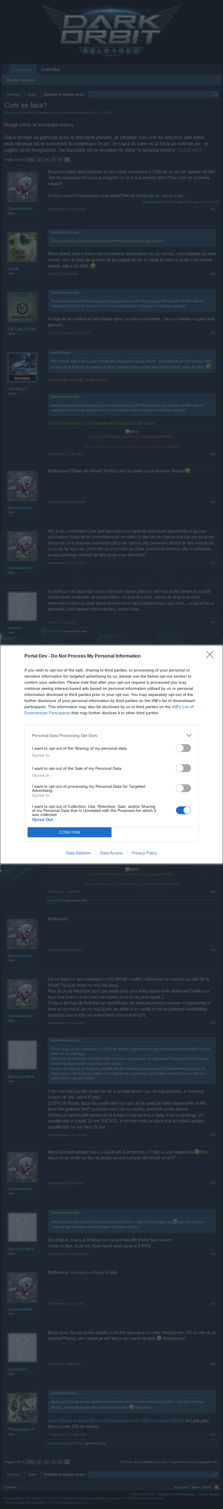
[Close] (211, 656)
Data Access (111, 853)
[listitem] (111, 735)
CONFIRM (69, 832)
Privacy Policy (144, 853)
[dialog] (111, 754)
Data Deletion (78, 853)
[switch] (183, 748)
